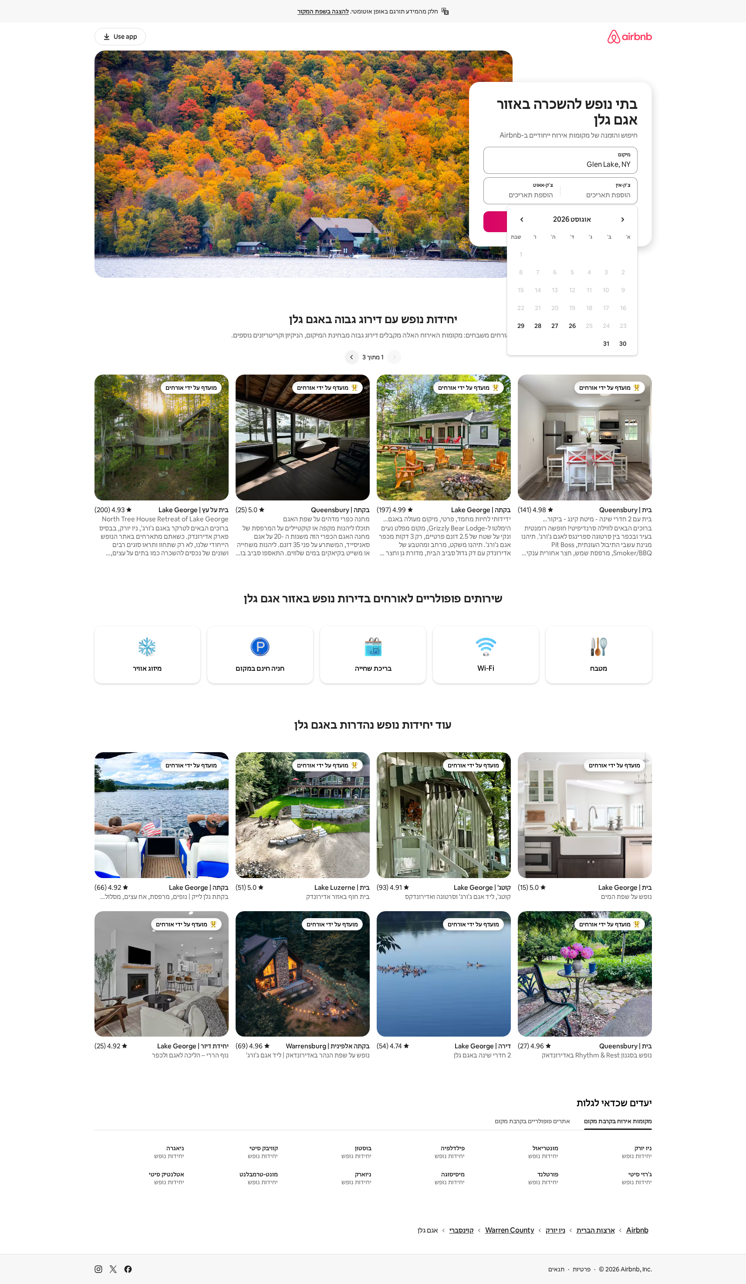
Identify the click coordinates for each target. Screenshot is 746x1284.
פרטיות (582, 1269)
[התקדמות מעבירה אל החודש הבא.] (522, 219)
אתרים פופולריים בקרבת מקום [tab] (532, 1121)
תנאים (556, 1269)
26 (572, 326)
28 (537, 326)
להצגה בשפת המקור (323, 11)
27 (554, 326)
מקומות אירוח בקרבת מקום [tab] (618, 1121)
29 (520, 326)
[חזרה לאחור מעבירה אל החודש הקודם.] (622, 219)
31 (606, 344)
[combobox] (560, 164)
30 (623, 344)
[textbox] (599, 194)
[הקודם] (394, 357)
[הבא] (352, 357)
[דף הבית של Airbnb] (630, 36)
